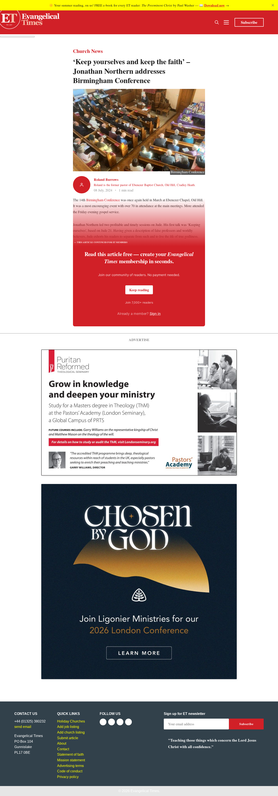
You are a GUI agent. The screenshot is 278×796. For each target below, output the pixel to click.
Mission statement (71, 760)
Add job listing (68, 727)
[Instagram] (120, 722)
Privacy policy (68, 777)
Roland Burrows (106, 179)
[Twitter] (111, 722)
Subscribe (249, 22)
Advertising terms (70, 766)
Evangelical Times (145, 791)
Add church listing (71, 732)
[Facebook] (103, 722)
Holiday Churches (71, 721)
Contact (63, 749)
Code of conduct (69, 771)
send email (22, 727)
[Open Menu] (226, 22)
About (61, 743)
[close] (272, 5)
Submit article (67, 738)
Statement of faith (70, 754)
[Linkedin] (128, 722)
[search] (216, 22)
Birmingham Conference (103, 200)
